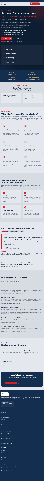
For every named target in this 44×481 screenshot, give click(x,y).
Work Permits (3, 412)
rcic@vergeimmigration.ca (39, 0)
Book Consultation (7, 38)
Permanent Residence (5, 417)
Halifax (2, 452)
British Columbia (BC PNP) (6, 438)
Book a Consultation (34, 3)
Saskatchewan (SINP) (5, 433)
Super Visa (3, 419)
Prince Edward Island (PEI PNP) (6, 443)
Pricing (2, 424)
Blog (2, 459)
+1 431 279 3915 (31, 0)
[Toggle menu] (41, 3)
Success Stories (4, 426)
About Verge (3, 457)
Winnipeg (3, 450)
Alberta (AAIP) (3, 436)
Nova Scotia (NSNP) (5, 440)
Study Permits (3, 414)
